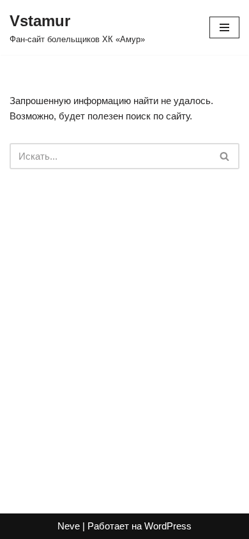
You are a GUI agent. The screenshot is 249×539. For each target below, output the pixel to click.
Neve (68, 525)
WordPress (168, 525)
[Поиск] (225, 156)
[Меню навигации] (224, 27)
